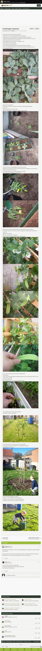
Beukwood (6, 636)
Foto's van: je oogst (27, 599)
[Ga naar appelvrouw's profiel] (3, 547)
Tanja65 (5, 617)
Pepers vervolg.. (7, 620)
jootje (5, 631)
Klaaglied (6, 616)
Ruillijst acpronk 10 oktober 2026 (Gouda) (12, 603)
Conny (6, 561)
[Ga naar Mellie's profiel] (3, 600)
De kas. (5, 630)
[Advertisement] (21, 18)
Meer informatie (3, 1)
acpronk (7, 605)
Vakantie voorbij (7, 625)
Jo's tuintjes (9, 631)
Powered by (35, 646)
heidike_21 (13, 30)
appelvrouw (7, 546)
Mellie (7, 600)
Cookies (6, 646)
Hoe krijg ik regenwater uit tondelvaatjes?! (12, 608)
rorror (5, 621)
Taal (2, 646)
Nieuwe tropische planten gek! (10, 599)
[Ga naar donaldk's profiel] (22, 604)
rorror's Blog (9, 621)
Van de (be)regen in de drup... (10, 635)
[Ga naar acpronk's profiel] (3, 604)
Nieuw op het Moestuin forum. (29, 603)
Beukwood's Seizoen (12, 636)
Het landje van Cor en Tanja (12, 617)
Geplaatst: (14, 600)
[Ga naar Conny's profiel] (3, 562)
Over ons (21, 644)
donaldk (27, 605)
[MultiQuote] (3, 558)
